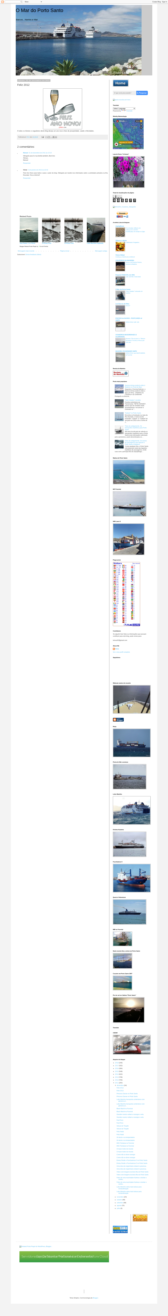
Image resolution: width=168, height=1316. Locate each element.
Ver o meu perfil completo (121, 652)
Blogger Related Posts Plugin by (29, 246)
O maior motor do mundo (125, 1149)
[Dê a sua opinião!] (49, 137)
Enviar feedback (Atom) (33, 254)
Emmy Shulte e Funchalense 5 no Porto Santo (132, 1160)
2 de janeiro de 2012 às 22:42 (38, 170)
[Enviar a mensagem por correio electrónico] (42, 137)
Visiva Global (120, 255)
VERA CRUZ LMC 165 (132, 322)
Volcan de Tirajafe (123, 1126)
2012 (117, 1080)
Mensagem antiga (101, 251)
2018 (117, 1063)
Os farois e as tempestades (126, 1137)
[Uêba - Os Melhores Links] (140, 1221)
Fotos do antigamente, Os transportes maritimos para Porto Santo (136, 427)
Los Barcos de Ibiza (122, 304)
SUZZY (128, 305)
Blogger (95, 1298)
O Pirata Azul (46, 243)
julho (119, 1208)
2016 (117, 1068)
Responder (27, 163)
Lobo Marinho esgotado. (95, 243)
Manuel (25, 153)
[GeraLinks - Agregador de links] (120, 1232)
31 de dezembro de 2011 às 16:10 (40, 153)
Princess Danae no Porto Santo (127, 1093)
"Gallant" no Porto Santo (133, 413)
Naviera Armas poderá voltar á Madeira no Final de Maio (135, 386)
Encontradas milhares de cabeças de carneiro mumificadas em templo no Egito (135, 229)
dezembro (120, 1085)
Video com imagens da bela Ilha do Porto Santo (132, 1172)
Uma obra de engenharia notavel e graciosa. (131, 1166)
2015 (117, 1071)
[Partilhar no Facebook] (53, 137)
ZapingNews (119, 226)
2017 (117, 1065)
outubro (119, 1200)
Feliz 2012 (120, 1088)
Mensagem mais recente (26, 251)
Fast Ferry (120, 1120)
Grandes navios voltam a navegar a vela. (130, 1114)
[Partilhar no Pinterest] (56, 137)
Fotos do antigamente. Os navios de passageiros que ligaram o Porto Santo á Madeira (136, 442)
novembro (120, 1197)
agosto (119, 1205)
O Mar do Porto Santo (39, 10)
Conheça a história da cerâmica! (125, 257)
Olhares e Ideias (121, 240)
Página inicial (64, 251)
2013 (117, 1077)
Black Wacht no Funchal (125, 1108)
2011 (117, 1083)
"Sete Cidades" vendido (133, 400)
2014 (117, 1074)
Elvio (117, 649)
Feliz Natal (120, 1131)
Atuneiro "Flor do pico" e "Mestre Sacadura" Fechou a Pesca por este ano (135, 340)
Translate (129, 111)
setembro (120, 1203)
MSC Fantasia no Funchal (125, 1143)
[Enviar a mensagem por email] (46, 137)
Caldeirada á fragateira (132, 242)
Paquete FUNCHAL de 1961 (125, 275)
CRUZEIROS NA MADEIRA (124, 260)
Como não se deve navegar (126, 1154)
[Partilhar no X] (51, 137)
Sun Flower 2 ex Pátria (27, 243)
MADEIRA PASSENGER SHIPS (126, 351)
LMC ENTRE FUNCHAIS (133, 277)
